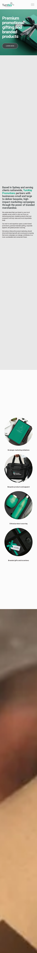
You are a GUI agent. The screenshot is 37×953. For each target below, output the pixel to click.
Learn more (10, 46)
